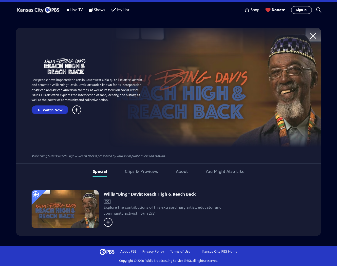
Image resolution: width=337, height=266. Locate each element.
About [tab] (182, 171)
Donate (278, 9)
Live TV (76, 9)
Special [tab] (100, 171)
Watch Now (52, 110)
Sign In (301, 10)
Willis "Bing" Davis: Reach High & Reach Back (150, 194)
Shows (99, 9)
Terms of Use (180, 251)
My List (123, 9)
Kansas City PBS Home (220, 251)
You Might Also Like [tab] (225, 171)
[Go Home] (313, 36)
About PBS (128, 251)
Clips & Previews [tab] (141, 171)
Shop (255, 9)
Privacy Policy (153, 251)
